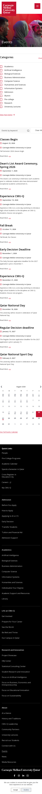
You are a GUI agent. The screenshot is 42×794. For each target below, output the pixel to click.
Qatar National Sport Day (16, 354)
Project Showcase (9, 655)
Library (5, 599)
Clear (40, 58)
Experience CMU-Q (12, 196)
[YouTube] (28, 776)
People (5, 453)
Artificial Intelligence (13, 70)
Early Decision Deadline (15, 249)
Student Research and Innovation (16, 672)
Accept (15, 790)
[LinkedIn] (23, 776)
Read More (4, 156)
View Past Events (6, 115)
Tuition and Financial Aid (12, 532)
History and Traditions (11, 718)
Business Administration (14, 77)
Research (8, 103)
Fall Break (6, 225)
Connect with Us (8, 746)
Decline (26, 790)
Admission (8, 92)
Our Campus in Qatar (11, 638)
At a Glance (6, 713)
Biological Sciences (12, 74)
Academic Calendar (9, 464)
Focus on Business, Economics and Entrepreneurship (16, 683)
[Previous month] (1, 386)
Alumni (7, 95)
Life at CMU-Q (8, 611)
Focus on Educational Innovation (15, 690)
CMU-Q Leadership (10, 724)
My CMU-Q (6, 488)
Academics (8, 66)
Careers (5, 482)
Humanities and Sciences (15, 85)
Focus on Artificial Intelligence (14, 677)
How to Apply (7, 510)
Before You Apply (9, 505)
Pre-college (9, 99)
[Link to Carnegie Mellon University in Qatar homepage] (9, 9)
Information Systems (13, 88)
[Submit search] (28, 130)
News (4, 757)
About (4, 708)
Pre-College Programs (11, 458)
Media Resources (9, 762)
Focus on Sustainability (11, 696)
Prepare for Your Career (12, 622)
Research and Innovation (13, 650)
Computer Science (12, 81)
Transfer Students (9, 527)
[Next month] (40, 386)
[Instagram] (19, 776)
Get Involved (7, 616)
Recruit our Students (10, 740)
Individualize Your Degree (12, 588)
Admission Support (10, 538)
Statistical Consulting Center (14, 666)
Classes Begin (9, 139)
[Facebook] (14, 776)
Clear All (38, 130)
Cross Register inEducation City (9, 475)
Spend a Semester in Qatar (13, 469)
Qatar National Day (12, 305)
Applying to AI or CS (10, 516)
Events (4, 751)
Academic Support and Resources (16, 593)
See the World (8, 627)
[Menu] (37, 6)
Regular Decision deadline (17, 327)
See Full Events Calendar (9, 432)
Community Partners (10, 729)
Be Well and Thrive (10, 632)
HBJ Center (6, 661)
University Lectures (12, 106)
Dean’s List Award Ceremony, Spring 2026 (19, 165)
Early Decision (8, 521)
